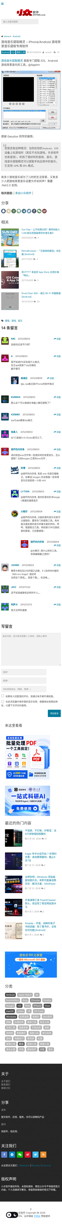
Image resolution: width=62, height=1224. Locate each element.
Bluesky (36, 1165)
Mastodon (24, 1165)
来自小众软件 (23, 193)
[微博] (28, 1155)
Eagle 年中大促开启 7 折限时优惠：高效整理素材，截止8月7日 (41, 857)
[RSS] (43, 1155)
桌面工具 (34, 1033)
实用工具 (10, 1027)
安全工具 (44, 1022)
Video (20, 1011)
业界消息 (24, 1016)
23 (38, 301)
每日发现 (46, 1033)
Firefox (47, 1000)
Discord (46, 1165)
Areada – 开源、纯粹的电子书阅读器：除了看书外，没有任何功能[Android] (40, 927)
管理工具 (10, 1043)
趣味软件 (31, 1049)
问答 (42, 1049)
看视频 (30, 1038)
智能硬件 (21, 1033)
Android (5, 52)
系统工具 (31, 1043)
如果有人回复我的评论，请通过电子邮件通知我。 (30, 696)
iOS (13, 52)
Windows (11, 1016)
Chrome (35, 1000)
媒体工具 (21, 52)
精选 (21, 1043)
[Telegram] (12, 1155)
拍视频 (9, 1033)
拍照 (47, 1027)
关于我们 (5, 1081)
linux (47, 1005)
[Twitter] (36, 1155)
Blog (25, 1000)
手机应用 (36, 1027)
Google (10, 1005)
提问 (3, 1124)
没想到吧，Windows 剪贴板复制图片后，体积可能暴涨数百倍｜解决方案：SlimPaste (40, 880)
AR (36, 994)
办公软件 (47, 1016)
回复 (58, 338)
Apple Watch (25, 994)
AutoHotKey (12, 1000)
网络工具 (44, 1043)
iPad (27, 1005)
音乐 (20, 320)
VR (28, 1011)
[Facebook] (4, 1155)
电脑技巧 (18, 1038)
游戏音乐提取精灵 (12, 60)
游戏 (13, 320)
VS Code (38, 1011)
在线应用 (18, 1022)
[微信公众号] (20, 1155)
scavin (48, 52)
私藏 (40, 1038)
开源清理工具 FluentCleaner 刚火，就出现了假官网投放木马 (40, 903)
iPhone (37, 1005)
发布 (3, 1109)
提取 (7, 320)
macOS (10, 1011)
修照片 (36, 1016)
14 (58, 52)
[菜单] (3, 3)
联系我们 (5, 1084)
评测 (21, 1049)
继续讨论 (5, 1088)
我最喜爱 (23, 1027)
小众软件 (20, 1212)
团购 (8, 1022)
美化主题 (10, 1049)
